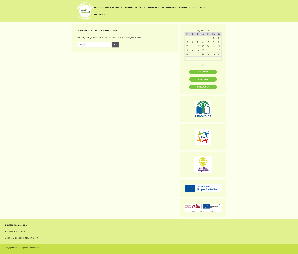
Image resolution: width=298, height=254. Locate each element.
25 (192, 54)
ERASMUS (98, 14)
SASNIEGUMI (168, 7)
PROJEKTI (152, 7)
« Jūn (201, 65)
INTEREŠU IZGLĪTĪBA (134, 7)
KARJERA (183, 7)
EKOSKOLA (198, 7)
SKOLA (97, 7)
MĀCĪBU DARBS (112, 7)
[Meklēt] (115, 45)
